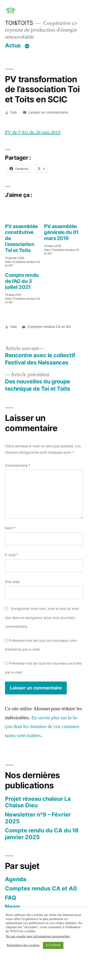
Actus (13, 45)
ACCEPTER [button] (53, 945)
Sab (13, 112)
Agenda (15, 879)
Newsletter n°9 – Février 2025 (38, 818)
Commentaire (17, 465)
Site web (12, 582)
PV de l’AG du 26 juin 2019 (32, 132)
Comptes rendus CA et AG (49, 327)
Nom (10, 528)
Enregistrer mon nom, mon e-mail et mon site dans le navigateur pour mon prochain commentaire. (42, 618)
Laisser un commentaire (48, 112)
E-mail (11, 555)
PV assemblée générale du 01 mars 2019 (61, 232)
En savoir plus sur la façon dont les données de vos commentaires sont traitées (42, 726)
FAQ (10, 897)
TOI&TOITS (19, 22)
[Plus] (27, 46)
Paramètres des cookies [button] (23, 945)
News (12, 906)
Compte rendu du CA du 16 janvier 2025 (42, 834)
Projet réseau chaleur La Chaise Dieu (38, 802)
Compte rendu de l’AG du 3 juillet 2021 (22, 281)
